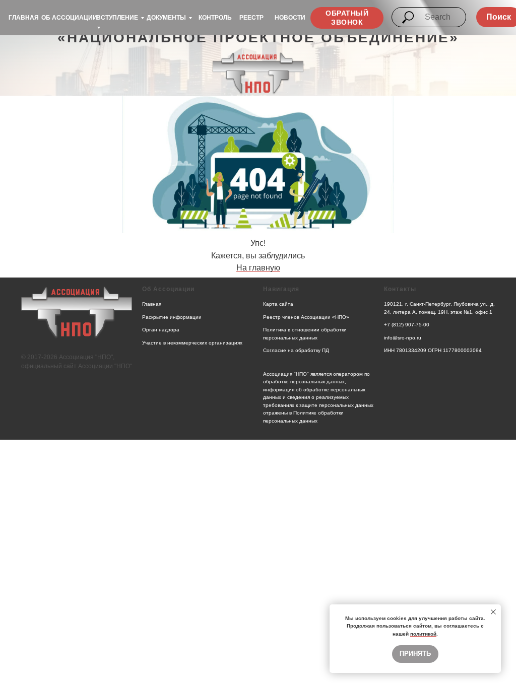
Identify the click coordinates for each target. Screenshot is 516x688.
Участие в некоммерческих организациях (192, 343)
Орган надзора (160, 329)
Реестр (251, 17)
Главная (24, 17)
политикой (423, 634)
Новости (290, 17)
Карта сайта (278, 304)
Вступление (117, 17)
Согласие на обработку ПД (296, 350)
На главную (258, 267)
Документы (166, 17)
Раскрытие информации (172, 317)
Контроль (215, 17)
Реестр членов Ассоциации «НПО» (306, 317)
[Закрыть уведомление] (493, 612)
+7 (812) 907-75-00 (406, 324)
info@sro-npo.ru (402, 337)
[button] (346, 18)
